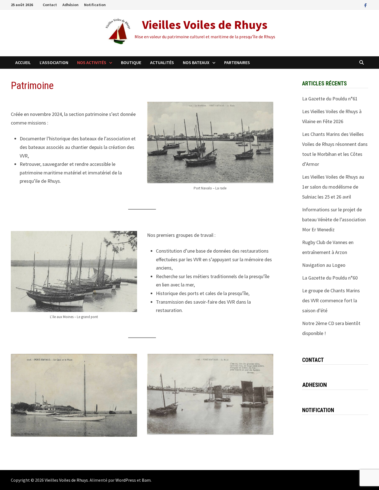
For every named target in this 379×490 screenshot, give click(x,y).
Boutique (131, 62)
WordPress (125, 480)
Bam (146, 480)
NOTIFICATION (318, 410)
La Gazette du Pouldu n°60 (330, 278)
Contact (50, 4)
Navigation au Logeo (323, 265)
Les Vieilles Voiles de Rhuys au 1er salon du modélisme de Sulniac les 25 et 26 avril (333, 187)
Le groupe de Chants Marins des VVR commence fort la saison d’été (331, 300)
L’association (54, 62)
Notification (95, 4)
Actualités (162, 62)
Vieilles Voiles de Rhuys (204, 24)
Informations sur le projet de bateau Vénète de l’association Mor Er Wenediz (334, 219)
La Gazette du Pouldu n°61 (330, 98)
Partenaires (237, 62)
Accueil (23, 62)
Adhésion (70, 4)
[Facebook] (365, 5)
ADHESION (314, 385)
